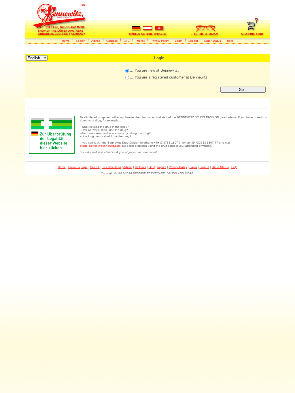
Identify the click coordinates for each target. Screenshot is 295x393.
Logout (193, 40)
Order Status (212, 40)
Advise (95, 40)
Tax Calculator (111, 167)
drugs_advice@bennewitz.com (100, 145)
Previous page (78, 167)
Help (230, 40)
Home (66, 40)
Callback (112, 40)
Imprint (140, 40)
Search (80, 40)
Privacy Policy (160, 40)
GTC (127, 40)
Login (178, 40)
